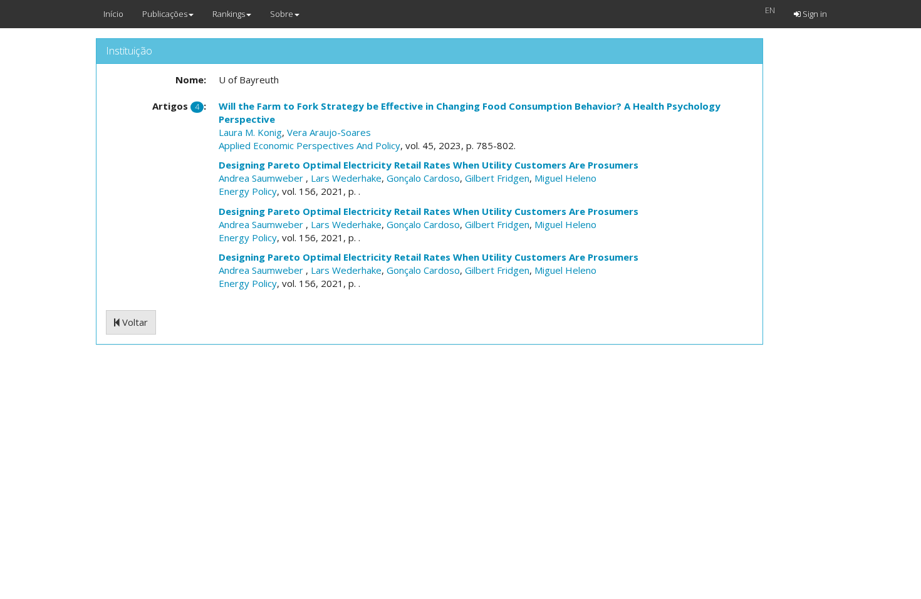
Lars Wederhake (346, 178)
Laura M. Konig (250, 132)
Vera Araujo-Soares (329, 132)
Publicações (164, 13)
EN (770, 10)
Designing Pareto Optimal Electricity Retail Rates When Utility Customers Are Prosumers (428, 165)
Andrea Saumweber (262, 178)
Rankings (228, 13)
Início (113, 13)
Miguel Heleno (565, 178)
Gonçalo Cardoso (423, 178)
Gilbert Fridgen (497, 178)
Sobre (281, 13)
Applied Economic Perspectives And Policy (309, 145)
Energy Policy (248, 191)
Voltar (134, 322)
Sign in (814, 13)
